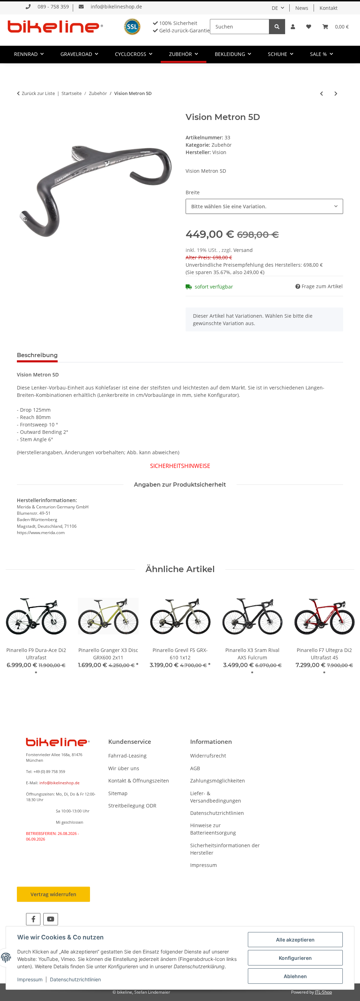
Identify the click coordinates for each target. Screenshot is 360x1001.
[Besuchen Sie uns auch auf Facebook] (33, 919)
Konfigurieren (295, 958)
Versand (243, 250)
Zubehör (222, 144)
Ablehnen (295, 976)
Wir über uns (123, 768)
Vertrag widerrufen (53, 894)
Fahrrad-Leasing (127, 755)
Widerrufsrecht (208, 755)
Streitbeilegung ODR (132, 805)
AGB (195, 768)
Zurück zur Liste (38, 93)
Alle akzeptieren (295, 940)
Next (343, 636)
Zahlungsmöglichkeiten (217, 780)
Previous (17, 636)
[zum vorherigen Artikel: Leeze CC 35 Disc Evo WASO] (321, 93)
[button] (293, 26)
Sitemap (118, 793)
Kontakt (329, 8)
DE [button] (275, 8)
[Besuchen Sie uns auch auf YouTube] (50, 919)
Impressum (203, 865)
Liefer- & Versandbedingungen (215, 797)
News (301, 8)
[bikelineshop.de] (55, 26)
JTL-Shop (323, 992)
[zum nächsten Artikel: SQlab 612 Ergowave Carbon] (336, 93)
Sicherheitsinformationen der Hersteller (225, 849)
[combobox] (264, 206)
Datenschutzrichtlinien (217, 813)
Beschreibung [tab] (37, 355)
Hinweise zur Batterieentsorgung (213, 829)
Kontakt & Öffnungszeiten (138, 780)
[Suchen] (277, 26)
